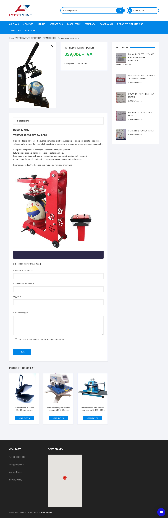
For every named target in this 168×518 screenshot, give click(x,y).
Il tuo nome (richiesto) (23, 270)
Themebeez (46, 512)
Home (11, 38)
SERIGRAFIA (90, 24)
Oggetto (17, 296)
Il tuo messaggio (20, 312)
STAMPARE (28, 24)
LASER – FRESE (73, 24)
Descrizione (23, 121)
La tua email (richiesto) (23, 283)
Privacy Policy (15, 479)
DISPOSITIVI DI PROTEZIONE (130, 24)
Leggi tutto (24, 418)
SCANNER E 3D (56, 24)
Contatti (30, 31)
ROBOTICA (16, 31)
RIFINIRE (41, 24)
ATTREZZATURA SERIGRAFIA (28, 38)
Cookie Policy (15, 472)
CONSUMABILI (106, 24)
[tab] (23, 120)
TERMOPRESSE (49, 38)
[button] (65, 478)
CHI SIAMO (14, 24)
